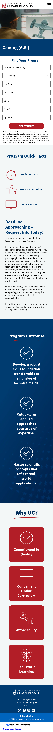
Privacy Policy (26, 716)
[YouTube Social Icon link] (33, 711)
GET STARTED (27, 126)
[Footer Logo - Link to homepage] (26, 692)
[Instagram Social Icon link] (28, 711)
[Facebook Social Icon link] (24, 711)
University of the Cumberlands (30, 718)
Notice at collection (12, 729)
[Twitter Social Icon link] (19, 711)
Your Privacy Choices (20, 725)
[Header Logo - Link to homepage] (18, 4)
